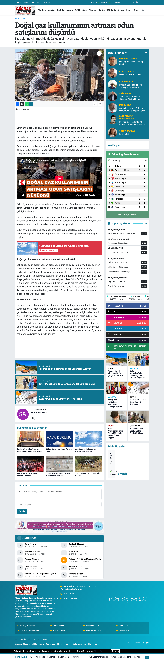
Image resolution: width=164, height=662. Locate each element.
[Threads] (136, 599)
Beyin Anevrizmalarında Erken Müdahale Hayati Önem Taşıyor (115, 433)
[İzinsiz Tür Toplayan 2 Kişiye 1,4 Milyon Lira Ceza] (59, 463)
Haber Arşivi (124, 630)
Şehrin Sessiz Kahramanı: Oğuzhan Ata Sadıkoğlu (130, 97)
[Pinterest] (118, 599)
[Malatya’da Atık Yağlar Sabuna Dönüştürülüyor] (138, 417)
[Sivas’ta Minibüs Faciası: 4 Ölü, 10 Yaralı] (88, 463)
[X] (114, 599)
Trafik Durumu (124, 625)
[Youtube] (132, 599)
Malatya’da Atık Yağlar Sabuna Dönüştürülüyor (136, 430)
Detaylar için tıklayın (127, 214)
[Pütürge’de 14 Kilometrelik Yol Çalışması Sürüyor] (116, 359)
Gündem (42, 10)
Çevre (136, 10)
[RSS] (127, 602)
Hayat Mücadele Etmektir (130, 74)
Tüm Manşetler (59, 630)
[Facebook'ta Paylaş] (17, 104)
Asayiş (69, 10)
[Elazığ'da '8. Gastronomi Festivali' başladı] (30, 463)
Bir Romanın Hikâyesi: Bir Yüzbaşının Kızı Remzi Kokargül (130, 86)
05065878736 (69, 594)
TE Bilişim (145, 643)
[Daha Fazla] (31, 104)
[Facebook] (110, 599)
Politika (60, 10)
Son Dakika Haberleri (94, 630)
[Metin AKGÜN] (112, 107)
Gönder (22, 511)
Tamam (115, 651)
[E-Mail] (33, 418)
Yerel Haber (126, 10)
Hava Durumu (58, 625)
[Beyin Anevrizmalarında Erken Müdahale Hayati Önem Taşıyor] (116, 417)
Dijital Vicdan (125, 134)
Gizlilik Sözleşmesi (102, 651)
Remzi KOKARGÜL (126, 82)
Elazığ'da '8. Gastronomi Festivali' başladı (27, 474)
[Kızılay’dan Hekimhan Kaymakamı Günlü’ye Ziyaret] (116, 388)
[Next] (141, 599)
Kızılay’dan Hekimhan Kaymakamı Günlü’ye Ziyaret (115, 403)
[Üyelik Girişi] (147, 2)
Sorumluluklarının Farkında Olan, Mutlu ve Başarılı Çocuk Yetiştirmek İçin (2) (132, 109)
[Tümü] (146, 52)
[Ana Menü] (148, 10)
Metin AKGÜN (125, 105)
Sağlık (77, 10)
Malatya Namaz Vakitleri (96, 625)
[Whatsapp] (145, 599)
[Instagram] (123, 599)
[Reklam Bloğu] (59, 526)
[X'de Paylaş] (22, 104)
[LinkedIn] (127, 599)
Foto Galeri (23, 2)
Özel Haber (135, 426)
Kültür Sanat (113, 10)
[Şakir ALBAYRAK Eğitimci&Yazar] (112, 119)
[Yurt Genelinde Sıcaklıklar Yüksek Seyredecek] (88, 439)
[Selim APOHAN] (23, 414)
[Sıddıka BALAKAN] (112, 132)
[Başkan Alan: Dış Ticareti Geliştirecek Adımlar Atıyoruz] (30, 439)
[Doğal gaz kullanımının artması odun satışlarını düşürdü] (59, 75)
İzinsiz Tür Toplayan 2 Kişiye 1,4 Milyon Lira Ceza (58, 474)
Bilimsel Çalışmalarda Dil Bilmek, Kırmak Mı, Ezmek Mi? (132, 123)
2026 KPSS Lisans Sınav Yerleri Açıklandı (138, 402)
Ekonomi (93, 10)
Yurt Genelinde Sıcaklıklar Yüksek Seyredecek (86, 450)
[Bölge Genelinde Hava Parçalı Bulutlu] (59, 439)
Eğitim (102, 10)
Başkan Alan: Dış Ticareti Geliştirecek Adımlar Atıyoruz (30, 450)
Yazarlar (49, 2)
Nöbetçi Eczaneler (27, 625)
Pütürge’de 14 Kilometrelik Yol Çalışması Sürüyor (115, 373)
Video (37, 2)
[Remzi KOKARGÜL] (112, 84)
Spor (84, 10)
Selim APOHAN (39, 412)
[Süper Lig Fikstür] (146, 223)
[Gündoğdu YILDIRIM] (112, 61)
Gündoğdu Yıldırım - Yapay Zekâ (131, 62)
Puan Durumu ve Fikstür (29, 630)
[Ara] (143, 10)
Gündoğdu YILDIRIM (128, 58)
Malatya (51, 10)
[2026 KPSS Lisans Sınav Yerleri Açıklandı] (138, 388)
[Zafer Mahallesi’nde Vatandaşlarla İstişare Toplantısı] (138, 359)
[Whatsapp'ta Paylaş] (27, 104)
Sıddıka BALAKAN (127, 131)
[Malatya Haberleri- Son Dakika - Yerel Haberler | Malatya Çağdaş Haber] (25, 10)
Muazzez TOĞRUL (127, 71)
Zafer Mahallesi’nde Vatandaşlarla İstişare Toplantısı (137, 374)
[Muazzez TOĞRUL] (112, 72)
